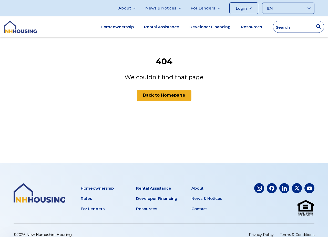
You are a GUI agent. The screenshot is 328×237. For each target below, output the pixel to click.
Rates (86, 198)
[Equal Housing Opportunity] (305, 208)
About (124, 8)
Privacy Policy (261, 234)
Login (241, 8)
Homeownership (117, 26)
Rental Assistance (161, 26)
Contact (199, 208)
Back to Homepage (164, 95)
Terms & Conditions (297, 234)
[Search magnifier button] (318, 26)
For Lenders (203, 8)
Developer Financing (210, 26)
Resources (251, 26)
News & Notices (160, 8)
